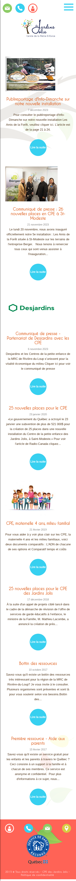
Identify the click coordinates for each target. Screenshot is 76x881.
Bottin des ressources (38, 663)
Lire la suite (38, 147)
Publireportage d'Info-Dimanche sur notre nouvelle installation (38, 101)
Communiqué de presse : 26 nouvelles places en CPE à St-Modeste (38, 213)
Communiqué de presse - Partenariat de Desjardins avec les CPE (38, 338)
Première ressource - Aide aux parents (38, 740)
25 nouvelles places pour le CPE (38, 408)
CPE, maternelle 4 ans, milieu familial (38, 523)
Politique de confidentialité (37, 875)
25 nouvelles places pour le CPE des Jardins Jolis (38, 590)
